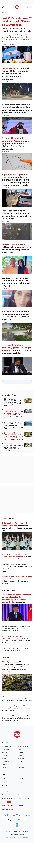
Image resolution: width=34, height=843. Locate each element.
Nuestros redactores (7, 805)
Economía (20, 752)
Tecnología (21, 767)
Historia (5, 658)
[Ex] (11, 815)
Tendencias (5, 770)
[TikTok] (20, 815)
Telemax (20, 782)
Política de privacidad (24, 798)
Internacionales (9, 590)
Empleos (20, 805)
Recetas (4, 767)
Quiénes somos (6, 794)
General (20, 755)
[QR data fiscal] (17, 827)
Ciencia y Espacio (7, 749)
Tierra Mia (4, 782)
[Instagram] (8, 815)
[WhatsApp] (23, 815)
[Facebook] (5, 815)
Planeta (20, 761)
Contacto (20, 794)
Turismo (20, 770)
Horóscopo (21, 758)
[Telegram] (26, 815)
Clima (19, 749)
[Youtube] (14, 815)
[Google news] (29, 815)
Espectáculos (8, 519)
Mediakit (6, 802)
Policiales (4, 764)
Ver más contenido (17, 382)
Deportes (4, 752)
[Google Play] (22, 820)
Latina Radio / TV (22, 778)
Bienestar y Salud (23, 746)
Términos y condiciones (8, 798)
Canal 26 (4, 778)
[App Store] (11, 820)
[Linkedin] (17, 815)
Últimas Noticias (6, 746)
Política (20, 764)
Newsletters (7, 809)
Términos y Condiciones (20, 831)
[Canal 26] (17, 734)
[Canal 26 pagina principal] (17, 9)
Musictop (4, 785)
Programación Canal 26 (24, 802)
